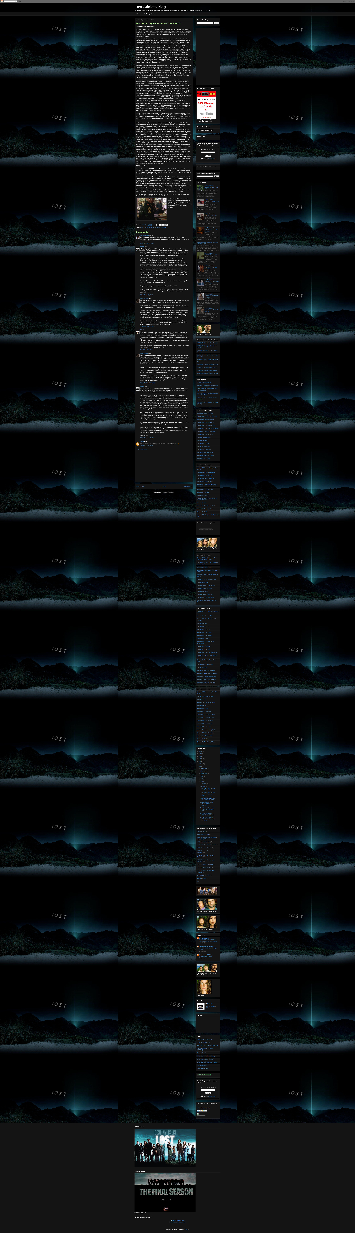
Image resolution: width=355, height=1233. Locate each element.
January (203, 786)
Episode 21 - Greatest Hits (205, 616)
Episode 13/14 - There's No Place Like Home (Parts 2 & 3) (207, 558)
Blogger (187, 1229)
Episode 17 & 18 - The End (205, 413)
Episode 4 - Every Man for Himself (207, 673)
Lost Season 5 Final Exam (204, 1039)
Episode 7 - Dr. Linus (203, 443)
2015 (200, 751)
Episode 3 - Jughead (203, 512)
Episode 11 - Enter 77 (203, 649)
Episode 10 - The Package (205, 434)
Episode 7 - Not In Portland (205, 664)
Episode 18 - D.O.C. (203, 626)
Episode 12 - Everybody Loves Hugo (207, 428)
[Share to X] (163, 225)
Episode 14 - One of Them (205, 720)
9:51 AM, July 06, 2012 (146, 295)
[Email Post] (156, 225)
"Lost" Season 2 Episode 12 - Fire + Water (207, 789)
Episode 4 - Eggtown (203, 591)
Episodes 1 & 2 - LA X (203, 458)
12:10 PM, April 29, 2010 (146, 243)
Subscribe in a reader (203, 1108)
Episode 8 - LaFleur (203, 495)
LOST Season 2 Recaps (159, 227)
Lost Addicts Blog (150, 7)
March (203, 781)
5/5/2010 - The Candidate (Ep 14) (207, 367)
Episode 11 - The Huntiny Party (206, 730)
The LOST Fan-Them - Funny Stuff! (207, 1045)
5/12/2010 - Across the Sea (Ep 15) (207, 364)
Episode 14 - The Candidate (205, 422)
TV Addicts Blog (201, 878)
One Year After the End (204, 382)
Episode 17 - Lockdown (204, 711)
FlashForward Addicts (206, 955)
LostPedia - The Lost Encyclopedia (207, 1062)
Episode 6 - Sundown (203, 446)
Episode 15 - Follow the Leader (206, 472)
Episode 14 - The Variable (204, 475)
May (202, 776)
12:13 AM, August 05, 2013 (147, 383)
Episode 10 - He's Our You (205, 489)
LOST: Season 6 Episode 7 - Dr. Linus (211, 214)
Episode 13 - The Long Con (205, 723)
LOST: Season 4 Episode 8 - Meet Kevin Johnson (211, 295)
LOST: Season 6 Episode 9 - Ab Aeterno (211, 253)
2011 (200, 753)
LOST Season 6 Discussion (205, 864)
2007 (200, 764)
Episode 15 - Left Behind (204, 635)
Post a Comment (142, 449)
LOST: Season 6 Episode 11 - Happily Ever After (211, 267)
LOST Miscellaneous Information (206, 844)
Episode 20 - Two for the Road (206, 702)
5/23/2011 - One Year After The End (207, 343)
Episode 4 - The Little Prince (205, 509)
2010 (200, 756)
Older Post (187, 486)
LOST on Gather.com (203, 1042)
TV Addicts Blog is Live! (205, 956)
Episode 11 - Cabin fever (204, 567)
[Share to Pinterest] (167, 225)
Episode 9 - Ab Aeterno (204, 437)
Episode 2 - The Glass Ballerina (206, 679)
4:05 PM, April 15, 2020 (146, 446)
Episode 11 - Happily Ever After (206, 431)
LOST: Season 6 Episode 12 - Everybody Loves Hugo (212, 281)
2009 (200, 758)
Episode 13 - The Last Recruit (206, 425)
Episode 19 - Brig (202, 623)
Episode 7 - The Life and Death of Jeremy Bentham (207, 499)
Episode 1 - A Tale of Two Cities (206, 682)
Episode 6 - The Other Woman (206, 585)
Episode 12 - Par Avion (203, 646)
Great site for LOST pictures (205, 1059)
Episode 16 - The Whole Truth (206, 714)
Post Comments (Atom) (167, 492)
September (204, 773)
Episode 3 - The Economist (205, 594)
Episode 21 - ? (201, 699)
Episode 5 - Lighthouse (204, 449)
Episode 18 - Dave (202, 708)
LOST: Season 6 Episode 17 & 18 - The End (211, 187)
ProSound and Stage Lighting (177, 1222)
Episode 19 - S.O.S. (203, 705)
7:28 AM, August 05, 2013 (147, 438)
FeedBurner (211, 158)
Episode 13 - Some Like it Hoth (206, 478)
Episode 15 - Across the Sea (205, 419)
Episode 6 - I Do (202, 667)
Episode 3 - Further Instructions (206, 676)
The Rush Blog (144, 235)
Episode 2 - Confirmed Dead (205, 597)
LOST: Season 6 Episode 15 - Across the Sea (212, 201)
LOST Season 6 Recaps (204, 867)
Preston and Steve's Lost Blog (206, 1056)
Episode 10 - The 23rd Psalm (205, 733)
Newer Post (140, 486)
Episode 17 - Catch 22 (203, 629)
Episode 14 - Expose (203, 638)
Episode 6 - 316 (201, 502)
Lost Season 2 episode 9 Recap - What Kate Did (207, 809)
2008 (200, 761)
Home (138, 14)
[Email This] (160, 225)
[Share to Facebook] (165, 225)
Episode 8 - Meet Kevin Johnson (206, 579)
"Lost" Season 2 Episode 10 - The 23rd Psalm (207, 798)
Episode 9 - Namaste (203, 492)
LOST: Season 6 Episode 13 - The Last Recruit (211, 309)
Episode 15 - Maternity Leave (205, 717)
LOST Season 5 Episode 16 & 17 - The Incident (211, 229)
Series (142, 441)
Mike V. (142, 246)
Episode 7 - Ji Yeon (202, 582)
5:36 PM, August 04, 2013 (147, 326)
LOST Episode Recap (146, 227)
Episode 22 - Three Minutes (205, 696)
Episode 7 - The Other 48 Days (206, 742)
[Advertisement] (163, 467)
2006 (200, 766)
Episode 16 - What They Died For (207, 416)
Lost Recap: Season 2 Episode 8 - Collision (207, 814)
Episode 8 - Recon (202, 440)
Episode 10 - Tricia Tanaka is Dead (207, 652)
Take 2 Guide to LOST (203, 875)
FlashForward (201, 831)
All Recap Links (149, 14)
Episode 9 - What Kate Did (205, 736)
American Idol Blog (202, 1068)
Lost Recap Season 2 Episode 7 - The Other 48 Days (207, 819)
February (203, 783)
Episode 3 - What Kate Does (205, 455)
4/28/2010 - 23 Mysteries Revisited (207, 370)
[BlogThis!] (161, 225)
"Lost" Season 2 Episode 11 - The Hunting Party (207, 794)
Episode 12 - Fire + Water (204, 726)
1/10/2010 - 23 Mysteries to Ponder (207, 373)
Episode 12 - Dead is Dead (205, 481)
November (204, 768)
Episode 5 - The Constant (204, 588)
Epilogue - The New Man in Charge (207, 385)
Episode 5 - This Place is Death (206, 506)
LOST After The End (203, 834)
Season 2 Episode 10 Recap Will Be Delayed (206, 803)
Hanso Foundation (202, 1065)
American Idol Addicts (206, 946)
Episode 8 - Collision (203, 739)
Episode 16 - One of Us (204, 632)
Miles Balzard (144, 298)
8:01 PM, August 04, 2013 (147, 349)
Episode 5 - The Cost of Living (206, 670)
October (203, 771)
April (202, 778)
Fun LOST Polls (201, 1053)
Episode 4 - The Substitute (205, 452)
